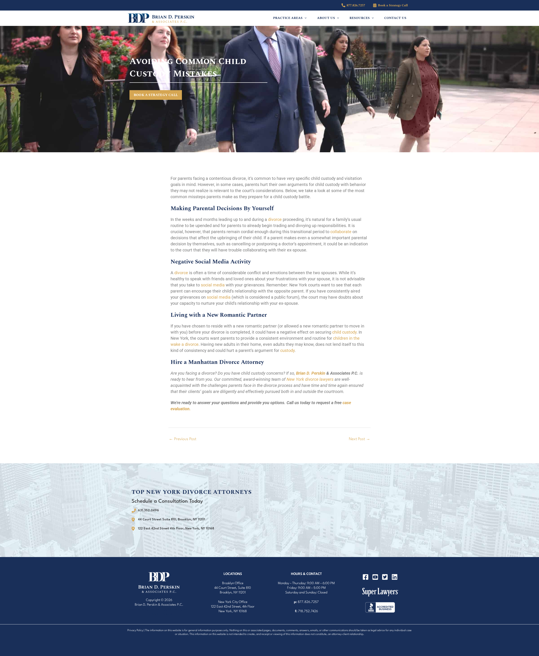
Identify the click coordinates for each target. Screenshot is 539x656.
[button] (305, 18)
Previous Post (182, 439)
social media (213, 284)
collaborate (340, 231)
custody (287, 350)
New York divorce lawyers (310, 379)
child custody (344, 332)
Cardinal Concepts (159, 614)
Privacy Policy (135, 630)
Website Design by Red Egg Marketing (156, 609)
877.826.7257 (308, 602)
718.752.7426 (308, 611)
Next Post (359, 439)
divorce (275, 219)
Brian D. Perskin (310, 373)
